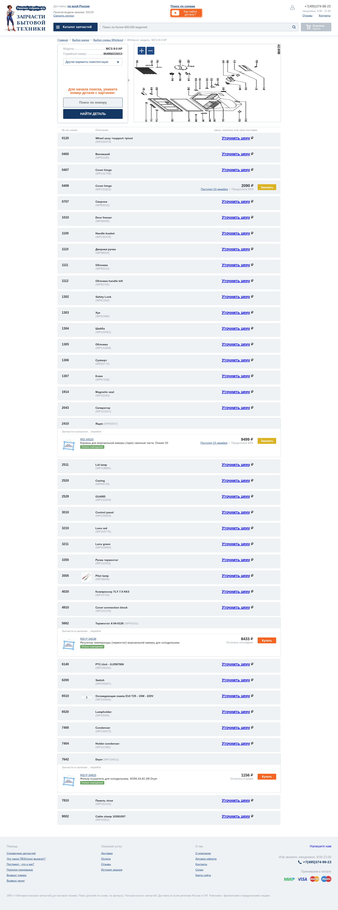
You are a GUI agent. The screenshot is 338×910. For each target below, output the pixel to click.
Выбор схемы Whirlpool (108, 40)
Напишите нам (320, 846)
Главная (63, 40)
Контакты (325, 15)
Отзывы (307, 15)
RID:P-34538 (88, 638)
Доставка (107, 853)
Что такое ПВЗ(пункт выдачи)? (26, 858)
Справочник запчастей (21, 853)
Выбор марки (80, 40)
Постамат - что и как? (20, 864)
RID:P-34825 (88, 775)
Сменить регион (63, 15)
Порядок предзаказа (20, 869)
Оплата (106, 858)
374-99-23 (318, 6)
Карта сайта (203, 875)
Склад (199, 869)
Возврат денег (16, 880)
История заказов (111, 869)
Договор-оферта (206, 858)
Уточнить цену (236, 138)
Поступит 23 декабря (214, 189)
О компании (203, 853)
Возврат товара (16, 875)
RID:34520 (86, 439)
